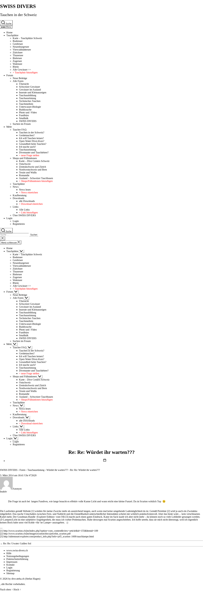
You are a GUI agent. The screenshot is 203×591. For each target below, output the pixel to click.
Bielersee (17, 58)
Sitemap (10, 573)
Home (9, 32)
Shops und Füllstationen (25, 158)
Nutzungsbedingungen (17, 556)
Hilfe (8, 553)
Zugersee (17, 61)
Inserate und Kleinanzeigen (32, 92)
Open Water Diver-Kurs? (31, 141)
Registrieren (19, 224)
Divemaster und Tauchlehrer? (34, 152)
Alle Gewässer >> (22, 69)
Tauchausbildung (27, 95)
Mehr (9, 126)
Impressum (11, 562)
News (16, 186)
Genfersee (18, 44)
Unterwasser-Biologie (30, 106)
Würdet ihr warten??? (57, 470)
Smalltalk (23, 118)
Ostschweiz (25, 164)
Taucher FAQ (19, 129)
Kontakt (10, 564)
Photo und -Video (28, 112)
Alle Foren (18, 81)
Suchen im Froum (22, 124)
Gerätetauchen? (27, 135)
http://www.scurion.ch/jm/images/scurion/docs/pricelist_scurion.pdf (37, 533)
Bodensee (18, 41)
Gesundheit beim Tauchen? (32, 144)
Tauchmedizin (26, 104)
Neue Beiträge (20, 78)
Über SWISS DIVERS (24, 215)
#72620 (32, 475)
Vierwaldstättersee (22, 49)
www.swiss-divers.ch (17, 550)
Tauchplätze (12, 35)
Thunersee (18, 55)
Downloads (18, 198)
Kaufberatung (19, 195)
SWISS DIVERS (18, 6)
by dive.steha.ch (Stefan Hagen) (24, 578)
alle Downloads (27, 201)
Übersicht (24, 84)
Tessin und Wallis (28, 172)
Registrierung (13, 570)
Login (9, 218)
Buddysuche (25, 109)
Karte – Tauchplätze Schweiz (27, 38)
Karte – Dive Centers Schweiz (34, 161)
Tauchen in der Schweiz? (31, 132)
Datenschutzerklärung (17, 559)
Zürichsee (18, 52)
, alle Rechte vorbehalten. (12, 584)
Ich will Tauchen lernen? (31, 138)
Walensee (17, 64)
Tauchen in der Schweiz (18, 15)
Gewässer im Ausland (30, 89)
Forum (9, 75)
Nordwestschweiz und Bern (33, 169)
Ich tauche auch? (27, 146)
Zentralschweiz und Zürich (32, 166)
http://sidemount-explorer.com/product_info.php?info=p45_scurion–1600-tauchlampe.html (48, 536)
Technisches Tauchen (29, 101)
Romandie (24, 175)
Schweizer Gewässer (29, 86)
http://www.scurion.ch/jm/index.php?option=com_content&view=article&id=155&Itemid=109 (50, 530)
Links (15, 206)
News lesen (25, 189)
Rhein (16, 66)
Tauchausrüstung (27, 98)
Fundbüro (24, 115)
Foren (22, 470)
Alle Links (24, 209)
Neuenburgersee (21, 46)
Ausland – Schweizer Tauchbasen (36, 178)
